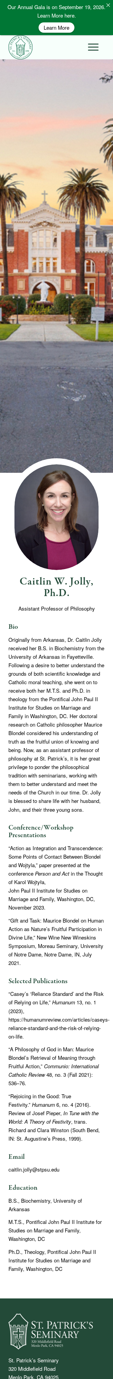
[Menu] (90, 47)
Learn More (56, 27)
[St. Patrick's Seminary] (56, 47)
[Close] (108, 5)
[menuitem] (90, 47)
